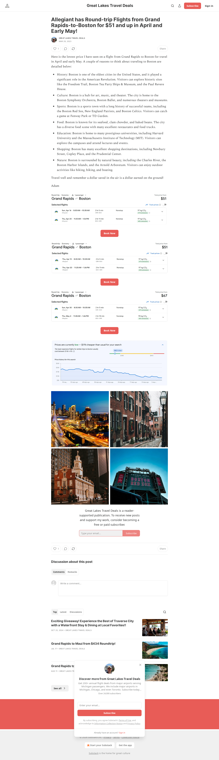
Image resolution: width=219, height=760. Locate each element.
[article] (109, 628)
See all (58, 688)
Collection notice (130, 737)
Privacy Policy (133, 723)
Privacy (107, 737)
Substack (93, 753)
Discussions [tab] (76, 612)
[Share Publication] (179, 6)
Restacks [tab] (72, 572)
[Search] (172, 6)
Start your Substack (101, 745)
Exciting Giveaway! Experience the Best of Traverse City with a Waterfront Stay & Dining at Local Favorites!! (92, 623)
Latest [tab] (63, 612)
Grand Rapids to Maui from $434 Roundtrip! (83, 643)
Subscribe (192, 5)
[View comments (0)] (65, 48)
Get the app (125, 745)
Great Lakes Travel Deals (72, 38)
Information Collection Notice (108, 723)
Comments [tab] (58, 572)
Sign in (209, 5)
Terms (116, 737)
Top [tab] (55, 612)
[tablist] (65, 572)
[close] (140, 664)
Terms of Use (125, 720)
